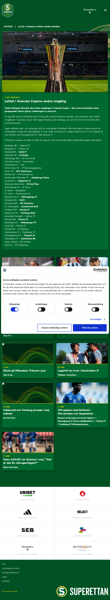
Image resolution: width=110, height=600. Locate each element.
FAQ (3, 564)
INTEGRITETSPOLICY (10, 573)
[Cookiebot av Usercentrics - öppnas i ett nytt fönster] (95, 270)
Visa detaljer (96, 319)
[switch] (41, 309)
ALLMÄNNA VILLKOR (10, 568)
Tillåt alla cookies (90, 328)
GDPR (4, 577)
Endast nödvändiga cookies (54, 328)
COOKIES (6, 581)
